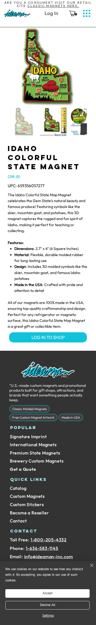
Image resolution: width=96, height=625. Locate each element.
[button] (73, 13)
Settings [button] (48, 616)
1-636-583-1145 (42, 548)
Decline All (47, 605)
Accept (48, 593)
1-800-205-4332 (49, 539)
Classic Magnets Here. (53, 6)
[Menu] (87, 13)
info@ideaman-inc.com (48, 556)
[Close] (88, 568)
